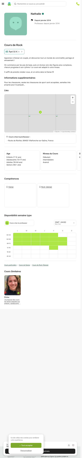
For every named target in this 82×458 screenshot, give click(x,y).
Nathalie (36, 14)
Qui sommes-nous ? (29, 457)
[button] (73, 445)
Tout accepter (27, 445)
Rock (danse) (46, 187)
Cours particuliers (10, 265)
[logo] (9, 4)
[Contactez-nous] (77, 3)
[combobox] (39, 3)
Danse (10, 187)
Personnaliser (26, 450)
